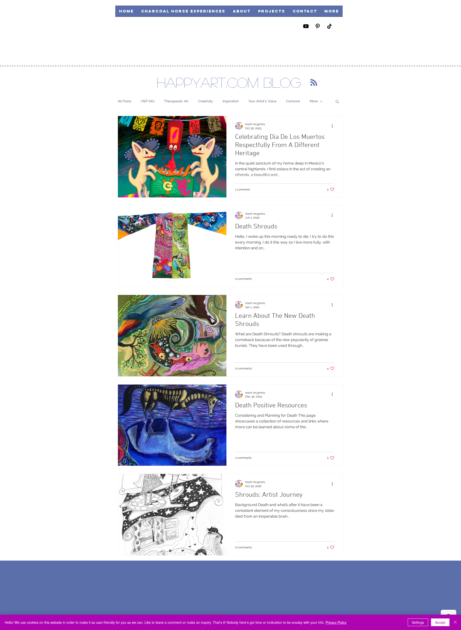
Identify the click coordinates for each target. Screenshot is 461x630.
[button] (271, 13)
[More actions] (334, 126)
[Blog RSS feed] (314, 82)
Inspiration (231, 101)
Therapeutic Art (176, 101)
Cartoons (293, 101)
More (314, 101)
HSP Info (147, 101)
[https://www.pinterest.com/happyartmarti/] (317, 26)
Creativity (205, 101)
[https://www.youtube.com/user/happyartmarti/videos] (306, 26)
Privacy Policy (336, 622)
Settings (418, 622)
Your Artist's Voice (262, 101)
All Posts (124, 101)
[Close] (455, 622)
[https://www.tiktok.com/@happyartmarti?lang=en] (329, 26)
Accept (440, 622)
